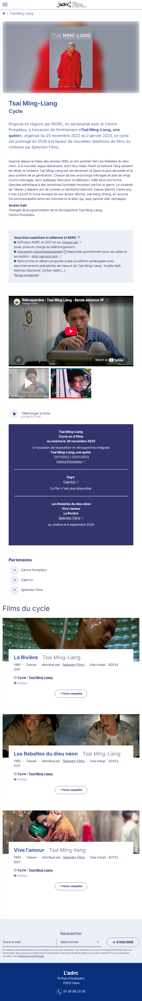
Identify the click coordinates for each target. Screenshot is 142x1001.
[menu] (5, 4)
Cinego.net (70, 242)
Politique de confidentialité (31, 956)
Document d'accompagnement (40, 251)
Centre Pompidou (69, 461)
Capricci (69, 482)
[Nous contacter (26, 275)
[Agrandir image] (71, 57)
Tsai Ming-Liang (21, 13)
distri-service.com (45, 256)
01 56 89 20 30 (75, 991)
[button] (79, 942)
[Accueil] (72, 4)
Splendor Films (69, 518)
